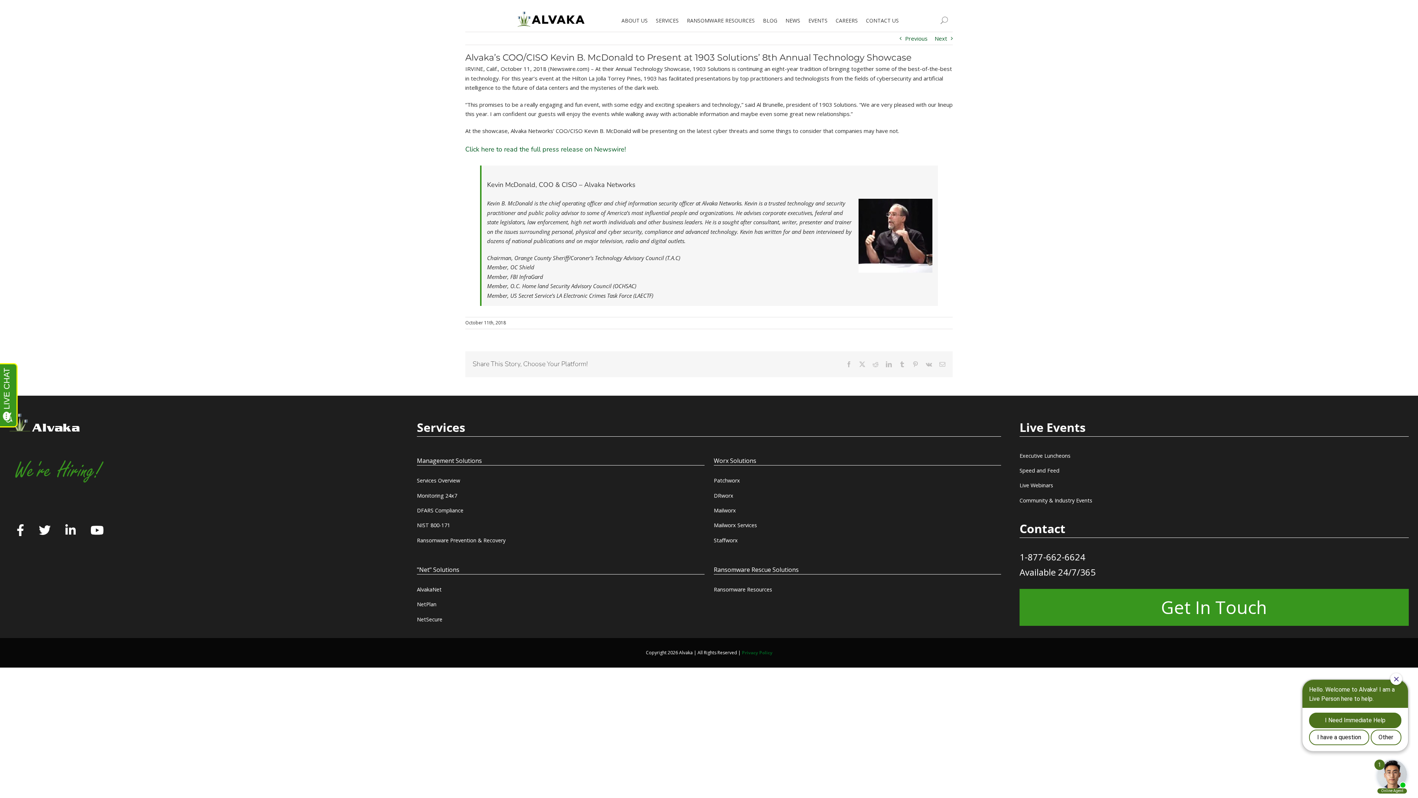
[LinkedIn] (70, 531)
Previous (916, 38)
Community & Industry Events (1056, 500)
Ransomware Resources (743, 589)
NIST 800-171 (433, 525)
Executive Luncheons (1045, 455)
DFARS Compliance (440, 510)
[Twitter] (44, 531)
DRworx (723, 495)
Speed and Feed (1039, 470)
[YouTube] (97, 531)
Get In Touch (1214, 607)
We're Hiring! (58, 471)
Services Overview (438, 480)
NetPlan (426, 604)
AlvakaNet (429, 589)
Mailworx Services (735, 525)
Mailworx (725, 510)
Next (941, 38)
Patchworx (727, 480)
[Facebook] (20, 531)
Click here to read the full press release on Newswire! (545, 149)
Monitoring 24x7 (437, 495)
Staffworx (726, 540)
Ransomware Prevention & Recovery (461, 540)
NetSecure (429, 619)
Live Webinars (1036, 485)
